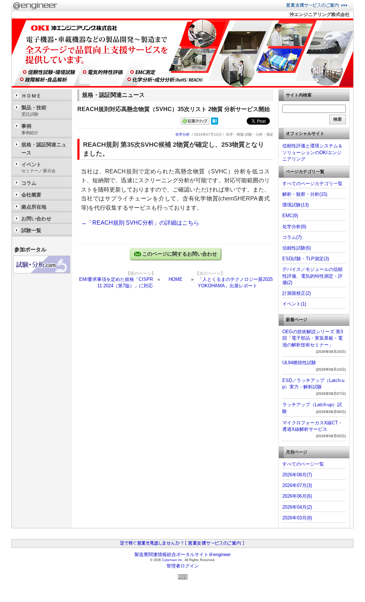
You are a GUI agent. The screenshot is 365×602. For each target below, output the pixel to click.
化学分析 (182, 134)
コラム (28, 183)
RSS (182, 577)
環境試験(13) (295, 205)
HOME (175, 279)
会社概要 (31, 195)
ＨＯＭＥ (31, 96)
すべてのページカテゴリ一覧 (312, 183)
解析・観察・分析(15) (304, 194)
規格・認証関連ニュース (43, 148)
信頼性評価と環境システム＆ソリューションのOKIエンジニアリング (312, 152)
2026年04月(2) (297, 507)
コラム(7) (292, 237)
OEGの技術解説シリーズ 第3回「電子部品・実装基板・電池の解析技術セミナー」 (312, 338)
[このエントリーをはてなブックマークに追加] (214, 123)
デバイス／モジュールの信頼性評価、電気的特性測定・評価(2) (312, 276)
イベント (38, 167)
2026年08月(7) (297, 474)
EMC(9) (290, 215)
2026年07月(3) (297, 485)
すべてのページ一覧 (303, 464)
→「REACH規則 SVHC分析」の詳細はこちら (140, 223)
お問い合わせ (36, 218)
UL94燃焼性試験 (299, 362)
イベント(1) (294, 304)
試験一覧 (31, 230)
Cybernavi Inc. (173, 560)
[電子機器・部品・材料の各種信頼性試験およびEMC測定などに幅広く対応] (182, 86)
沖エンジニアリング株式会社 (319, 14)
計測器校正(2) (296, 293)
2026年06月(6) (297, 496)
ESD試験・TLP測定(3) (305, 258)
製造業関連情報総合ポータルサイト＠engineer (182, 554)
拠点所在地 (33, 207)
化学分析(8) (294, 226)
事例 (29, 129)
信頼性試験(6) (296, 248)
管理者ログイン (182, 566)
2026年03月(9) (297, 517)
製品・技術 (33, 110)
